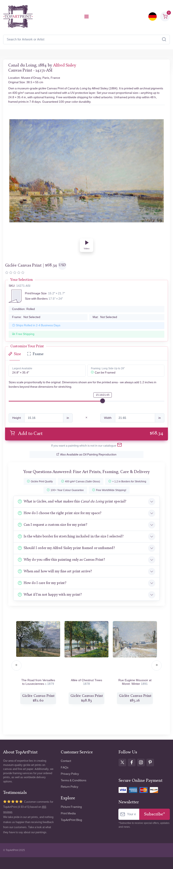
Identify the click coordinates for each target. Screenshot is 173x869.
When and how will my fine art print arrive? (58, 571)
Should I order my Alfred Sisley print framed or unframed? (69, 548)
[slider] (102, 401)
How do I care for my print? (45, 583)
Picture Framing (71, 807)
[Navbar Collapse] (86, 16)
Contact (66, 761)
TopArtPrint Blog (71, 820)
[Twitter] (122, 762)
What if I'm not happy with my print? (53, 594)
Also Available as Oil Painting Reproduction (88, 454)
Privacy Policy (70, 774)
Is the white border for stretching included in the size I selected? (73, 536)
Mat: (105, 317)
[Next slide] (156, 665)
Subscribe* (154, 814)
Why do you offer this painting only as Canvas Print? (64, 560)
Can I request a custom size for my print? (55, 525)
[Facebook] (131, 762)
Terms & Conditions (73, 780)
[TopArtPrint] (18, 16)
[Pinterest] (150, 762)
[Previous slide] (16, 665)
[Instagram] (141, 762)
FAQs (64, 767)
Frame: (26, 317)
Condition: (23, 309)
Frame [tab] (38, 354)
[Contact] (119, 445)
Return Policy (69, 787)
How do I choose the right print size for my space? (62, 513)
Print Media (68, 813)
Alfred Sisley (64, 65)
